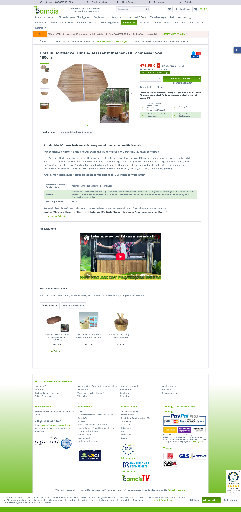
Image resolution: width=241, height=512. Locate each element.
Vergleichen (148, 87)
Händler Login (84, 434)
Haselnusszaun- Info (129, 386)
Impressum (125, 434)
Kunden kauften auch (73, 305)
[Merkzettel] (170, 9)
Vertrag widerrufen (129, 411)
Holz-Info (39, 389)
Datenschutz (126, 424)
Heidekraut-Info (169, 386)
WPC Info (166, 389)
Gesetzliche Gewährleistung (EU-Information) (135, 420)
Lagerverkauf (84, 438)
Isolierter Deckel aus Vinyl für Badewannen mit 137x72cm (57, 337)
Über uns (124, 438)
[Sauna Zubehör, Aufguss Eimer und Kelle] (120, 322)
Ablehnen (194, 500)
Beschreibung (48, 132)
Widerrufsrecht (127, 414)
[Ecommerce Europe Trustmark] (128, 449)
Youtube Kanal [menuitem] (128, 471)
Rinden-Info (82, 389)
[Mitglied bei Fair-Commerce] (47, 440)
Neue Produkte (129, 2)
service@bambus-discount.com (55, 425)
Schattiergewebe (170, 393)
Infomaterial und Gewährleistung (76, 132)
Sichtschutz (125, 396)
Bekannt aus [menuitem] (127, 458)
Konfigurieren (230, 500)
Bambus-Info (41, 386)
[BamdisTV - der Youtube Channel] (135, 477)
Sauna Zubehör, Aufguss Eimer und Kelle (120, 336)
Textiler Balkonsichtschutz (47, 393)
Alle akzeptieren (211, 500)
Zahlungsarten (198, 442)
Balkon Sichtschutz (44, 396)
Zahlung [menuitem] (168, 411)
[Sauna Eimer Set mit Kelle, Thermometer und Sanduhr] (89, 322)
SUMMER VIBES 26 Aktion (174, 34)
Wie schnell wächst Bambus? (90, 393)
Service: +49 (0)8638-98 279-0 (59, 2)
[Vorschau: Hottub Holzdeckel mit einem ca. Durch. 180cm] (44, 68)
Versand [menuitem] (167, 448)
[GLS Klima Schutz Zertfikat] (90, 455)
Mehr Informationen (163, 500)
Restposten (159, 2)
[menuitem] (133, 9)
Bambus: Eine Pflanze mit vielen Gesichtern (97, 386)
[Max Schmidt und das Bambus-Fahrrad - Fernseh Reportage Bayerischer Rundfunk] (135, 465)
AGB (122, 431)
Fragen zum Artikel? (55, 216)
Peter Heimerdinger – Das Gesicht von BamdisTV (95, 416)
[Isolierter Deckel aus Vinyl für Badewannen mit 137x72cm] (57, 322)
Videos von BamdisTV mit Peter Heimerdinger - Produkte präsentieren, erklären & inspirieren (96, 428)
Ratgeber (189, 2)
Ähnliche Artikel (49, 305)
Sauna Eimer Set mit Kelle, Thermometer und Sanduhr (89, 336)
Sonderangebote (99, 2)
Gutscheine (125, 428)
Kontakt (81, 421)
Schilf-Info (124, 393)
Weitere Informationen (177, 490)
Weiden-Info (125, 389)
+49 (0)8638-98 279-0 (48, 421)
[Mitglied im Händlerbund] (66, 443)
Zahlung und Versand (88, 441)
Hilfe (80, 411)
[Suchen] (147, 9)
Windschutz (82, 396)
